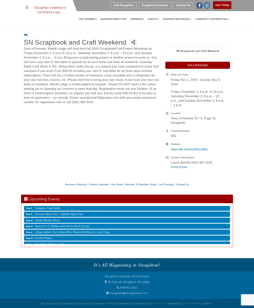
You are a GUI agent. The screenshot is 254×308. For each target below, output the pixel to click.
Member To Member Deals (140, 184)
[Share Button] (133, 42)
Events (152, 19)
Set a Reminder (197, 65)
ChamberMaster (191, 303)
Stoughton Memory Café (49, 241)
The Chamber (86, 19)
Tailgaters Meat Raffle (47, 205)
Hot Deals (117, 184)
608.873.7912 (128, 287)
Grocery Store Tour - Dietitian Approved (59, 211)
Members (136, 19)
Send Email (179, 167)
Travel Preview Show (47, 218)
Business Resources (176, 19)
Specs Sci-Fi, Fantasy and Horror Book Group (62, 223)
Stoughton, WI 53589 (129, 281)
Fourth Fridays (43, 235)
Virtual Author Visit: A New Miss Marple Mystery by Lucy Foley (72, 229)
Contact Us (182, 184)
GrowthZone (157, 303)
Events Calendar (99, 184)
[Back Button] (26, 35)
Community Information (211, 19)
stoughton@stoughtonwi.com (128, 293)
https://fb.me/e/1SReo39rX (189, 149)
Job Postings (166, 184)
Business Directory (114, 19)
